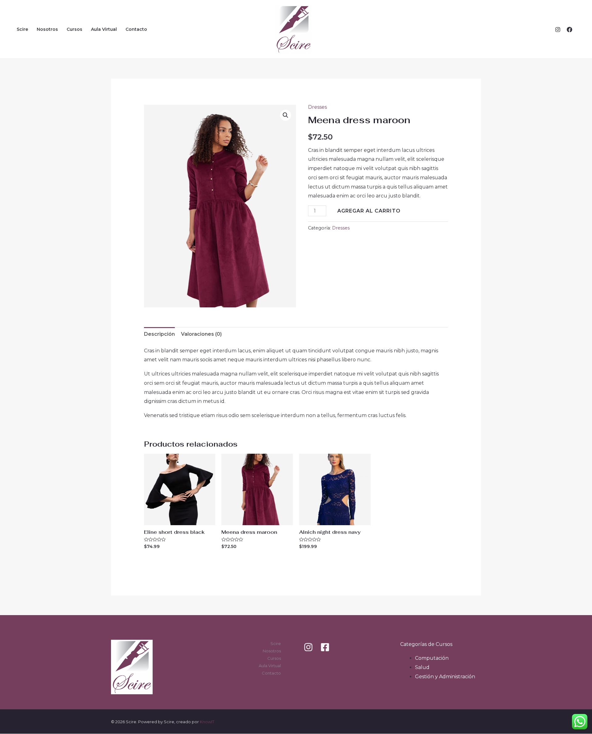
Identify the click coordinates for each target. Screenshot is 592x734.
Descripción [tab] (159, 334)
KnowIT (207, 721)
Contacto (136, 29)
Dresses (317, 107)
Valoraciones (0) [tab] (201, 334)
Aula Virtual (104, 29)
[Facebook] (569, 29)
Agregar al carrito (369, 211)
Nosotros (47, 29)
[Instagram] (558, 29)
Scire (22, 29)
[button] (285, 115)
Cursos (74, 29)
